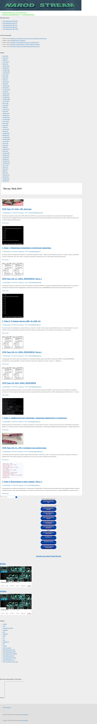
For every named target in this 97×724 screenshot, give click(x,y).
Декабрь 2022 (6, 66)
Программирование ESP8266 (10, 653)
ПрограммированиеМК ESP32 (48, 527)
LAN (4, 640)
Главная (4, 12)
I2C (4, 638)
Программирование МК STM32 (10, 29)
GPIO (4, 636)
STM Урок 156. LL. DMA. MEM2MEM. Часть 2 (22, 352)
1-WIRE (5, 624)
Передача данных (48, 541)
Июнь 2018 (5, 145)
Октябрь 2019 (6, 117)
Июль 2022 (5, 75)
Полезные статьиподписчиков (49, 546)
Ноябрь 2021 (6, 87)
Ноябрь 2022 (6, 67)
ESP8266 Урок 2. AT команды (18, 40)
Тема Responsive (25, 714)
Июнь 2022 (5, 77)
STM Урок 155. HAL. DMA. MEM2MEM (19, 383)
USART (5, 646)
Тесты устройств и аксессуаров (10, 661)
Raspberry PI (48, 537)
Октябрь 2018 (6, 137)
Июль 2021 (5, 91)
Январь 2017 (6, 176)
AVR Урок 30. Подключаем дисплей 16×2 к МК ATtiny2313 (24, 42)
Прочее (17, 14)
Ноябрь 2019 (6, 115)
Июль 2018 (5, 143)
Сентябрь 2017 (6, 163)
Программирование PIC (8, 655)
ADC (4, 626)
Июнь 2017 (5, 169)
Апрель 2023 (6, 62)
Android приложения (8, 628)
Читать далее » (5, 223)
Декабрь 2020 (6, 93)
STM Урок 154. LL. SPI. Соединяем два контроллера (24, 448)
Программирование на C (35, 251)
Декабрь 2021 (6, 85)
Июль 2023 (5, 56)
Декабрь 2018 (6, 133)
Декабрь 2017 (6, 157)
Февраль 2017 (6, 174)
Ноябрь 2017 (6, 159)
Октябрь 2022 (6, 69)
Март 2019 (5, 131)
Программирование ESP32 (9, 651)
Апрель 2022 (6, 81)
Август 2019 (6, 121)
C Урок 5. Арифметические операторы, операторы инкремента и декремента (34, 418)
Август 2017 (6, 165)
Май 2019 (5, 127)
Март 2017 (5, 172)
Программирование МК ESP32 (10, 21)
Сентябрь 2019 (6, 119)
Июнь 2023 (5, 58)
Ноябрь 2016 (6, 180)
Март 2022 (5, 83)
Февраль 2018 (6, 153)
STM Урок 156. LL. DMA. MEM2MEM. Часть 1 (22, 279)
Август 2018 (6, 141)
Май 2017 (5, 171)
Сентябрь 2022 (6, 71)
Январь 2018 (6, 155)
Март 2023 (5, 64)
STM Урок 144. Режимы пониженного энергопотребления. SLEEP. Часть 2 (29, 38)
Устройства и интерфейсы (8, 14)
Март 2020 (5, 111)
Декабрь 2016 (6, 178)
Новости (8, 12)
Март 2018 (5, 151)
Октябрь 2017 (6, 161)
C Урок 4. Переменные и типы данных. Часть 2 (22, 482)
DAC (4, 632)
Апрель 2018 (6, 149)
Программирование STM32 (37, 212)
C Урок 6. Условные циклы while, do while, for (21, 321)
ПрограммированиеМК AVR (48, 508)
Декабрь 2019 (6, 113)
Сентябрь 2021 (6, 89)
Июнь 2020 (5, 105)
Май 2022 (5, 79)
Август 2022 (6, 73)
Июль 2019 (5, 123)
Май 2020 (5, 107)
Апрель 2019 (6, 129)
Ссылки (24, 14)
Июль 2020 (5, 103)
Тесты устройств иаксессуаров (48, 533)
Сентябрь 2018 (6, 139)
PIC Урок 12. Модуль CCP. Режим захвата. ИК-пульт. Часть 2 (25, 46)
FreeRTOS (5, 634)
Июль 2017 (5, 167)
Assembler (5, 630)
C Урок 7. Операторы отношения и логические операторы (26, 248)
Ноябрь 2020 (6, 95)
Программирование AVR (9, 649)
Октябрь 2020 (6, 97)
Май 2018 (5, 147)
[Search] (16, 497)
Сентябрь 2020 (6, 99)
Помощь (32, 14)
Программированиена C (48, 501)
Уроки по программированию (18, 12)
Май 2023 (5, 60)
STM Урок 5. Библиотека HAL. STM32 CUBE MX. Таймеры (25, 44)
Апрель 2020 (6, 109)
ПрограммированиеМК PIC (48, 518)
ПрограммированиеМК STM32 (48, 513)
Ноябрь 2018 (6, 135)
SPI (29, 212)
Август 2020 (6, 101)
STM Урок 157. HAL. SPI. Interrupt (16, 209)
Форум (28, 14)
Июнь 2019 (5, 125)
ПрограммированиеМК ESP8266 (48, 522)
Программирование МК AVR (10, 23)
